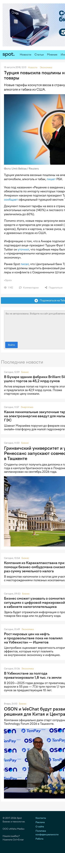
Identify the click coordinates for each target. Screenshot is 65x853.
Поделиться (55, 287)
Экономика (27, 629)
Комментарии (31, 287)
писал (25, 264)
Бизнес (25, 372)
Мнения (52, 54)
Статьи (39, 54)
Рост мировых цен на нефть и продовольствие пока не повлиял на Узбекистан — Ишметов (33, 638)
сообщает (11, 199)
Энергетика (27, 407)
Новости (25, 54)
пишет (51, 179)
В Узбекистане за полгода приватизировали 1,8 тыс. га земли (33, 675)
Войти (11, 344)
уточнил (23, 249)
